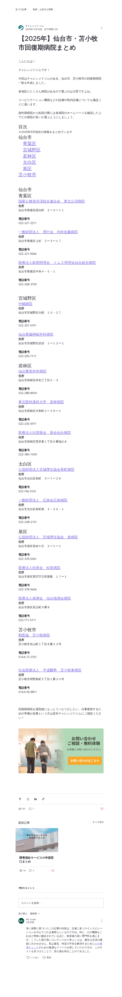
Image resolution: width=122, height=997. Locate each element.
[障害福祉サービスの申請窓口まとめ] (37, 840)
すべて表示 (98, 822)
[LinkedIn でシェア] (35, 798)
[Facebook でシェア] (19, 798)
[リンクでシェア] (43, 798)
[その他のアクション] (102, 28)
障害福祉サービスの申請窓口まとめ (36, 859)
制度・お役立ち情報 (43, 9)
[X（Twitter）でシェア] (27, 798)
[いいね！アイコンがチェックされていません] (28, 957)
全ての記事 (21, 9)
